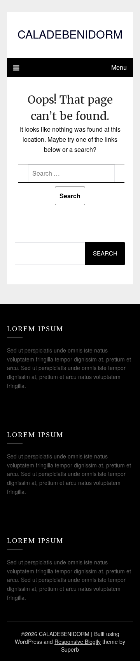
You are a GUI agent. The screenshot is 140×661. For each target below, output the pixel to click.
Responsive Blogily (77, 641)
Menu (119, 67)
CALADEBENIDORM (70, 34)
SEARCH (105, 253)
